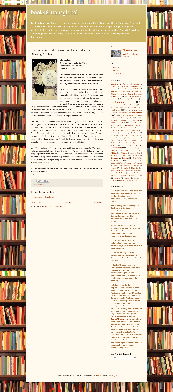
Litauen (113, 138)
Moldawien (114, 143)
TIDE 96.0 (117, 73)
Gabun (128, 110)
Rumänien (114, 158)
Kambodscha (138, 125)
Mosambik (125, 143)
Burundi (137, 96)
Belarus (137, 91)
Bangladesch (127, 91)
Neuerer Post (36, 202)
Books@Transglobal (119, 319)
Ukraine (117, 178)
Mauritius (124, 140)
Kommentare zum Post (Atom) (51, 206)
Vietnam (131, 180)
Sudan (112, 170)
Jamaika (113, 125)
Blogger (114, 375)
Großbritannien (135, 112)
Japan (120, 125)
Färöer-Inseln (123, 107)
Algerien (113, 86)
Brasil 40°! (117, 67)
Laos (137, 133)
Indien (135, 117)
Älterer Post (98, 202)
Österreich (130, 150)
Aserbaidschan (124, 89)
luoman (98, 375)
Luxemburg (121, 138)
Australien (114, 91)
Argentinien (133, 86)
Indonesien (114, 120)
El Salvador (132, 105)
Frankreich (115, 109)
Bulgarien (128, 96)
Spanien (113, 168)
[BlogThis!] (40, 181)
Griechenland (122, 113)
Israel (123, 122)
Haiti (138, 115)
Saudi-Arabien (137, 158)
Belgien (113, 94)
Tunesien (131, 175)
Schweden (118, 160)
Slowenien (126, 165)
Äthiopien (136, 89)
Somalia (136, 165)
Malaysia (137, 138)
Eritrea (140, 105)
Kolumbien (114, 130)
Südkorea (120, 170)
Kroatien (123, 133)
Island (113, 122)
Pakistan (114, 153)
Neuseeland (133, 145)
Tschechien (122, 175)
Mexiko (134, 140)
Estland (115, 107)
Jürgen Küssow (131, 50)
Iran (128, 120)
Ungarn (127, 178)
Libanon (113, 135)
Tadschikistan (136, 170)
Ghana (113, 113)
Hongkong (124, 118)
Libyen (127, 135)
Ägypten (125, 84)
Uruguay (136, 178)
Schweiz (132, 160)
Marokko (113, 140)
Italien (133, 122)
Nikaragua (137, 148)
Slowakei (116, 165)
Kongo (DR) (125, 130)
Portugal (136, 155)
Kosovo (115, 133)
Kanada (126, 128)
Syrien (127, 170)
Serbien (120, 163)
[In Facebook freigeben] (45, 181)
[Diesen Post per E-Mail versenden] (37, 181)
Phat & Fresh (117, 70)
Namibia (113, 145)
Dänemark (134, 99)
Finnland (133, 107)
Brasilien (116, 96)
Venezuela (123, 180)
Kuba (131, 133)
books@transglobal (54, 12)
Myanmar (136, 143)
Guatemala (119, 115)
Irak (123, 120)
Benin (122, 94)
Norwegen (114, 150)
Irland (136, 120)
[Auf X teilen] (42, 181)
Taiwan (113, 173)
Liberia (121, 135)
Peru (138, 153)
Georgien (137, 110)
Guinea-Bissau (129, 115)
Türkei (140, 175)
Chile (112, 99)
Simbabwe (130, 163)
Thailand (121, 173)
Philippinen (114, 155)
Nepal (122, 145)
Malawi (130, 138)
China (122, 99)
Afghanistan (114, 84)
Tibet (129, 173)
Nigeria (128, 148)
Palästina (124, 153)
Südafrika (134, 168)
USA (113, 180)
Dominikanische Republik (118, 105)
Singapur (139, 163)
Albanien (136, 84)
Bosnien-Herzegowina (135, 94)
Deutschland (41, 185)
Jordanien (129, 125)
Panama (132, 153)
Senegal (113, 163)
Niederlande (116, 147)
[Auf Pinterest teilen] (47, 181)
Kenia (137, 128)
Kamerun (116, 128)
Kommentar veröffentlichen (44, 197)
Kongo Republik (137, 130)
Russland (125, 158)
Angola (122, 86)
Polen (124, 155)
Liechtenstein (136, 135)
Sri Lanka (124, 168)
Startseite (67, 202)
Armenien (113, 89)
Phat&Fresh (116, 327)
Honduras (113, 118)
